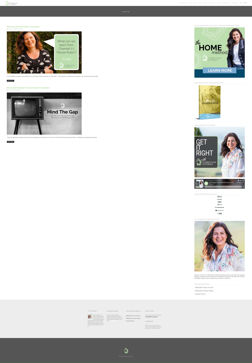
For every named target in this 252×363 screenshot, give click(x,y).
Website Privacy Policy (133, 318)
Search (236, 2)
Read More (10, 80)
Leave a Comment (19, 28)
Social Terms (130, 321)
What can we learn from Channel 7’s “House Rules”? (23, 27)
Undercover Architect (12, 3)
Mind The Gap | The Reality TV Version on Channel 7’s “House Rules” (28, 88)
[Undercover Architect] (126, 350)
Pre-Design (10, 28)
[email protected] (113, 320)
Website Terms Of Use (133, 316)
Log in (131, 356)
